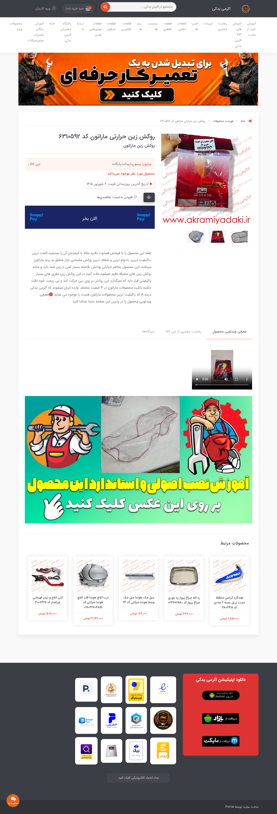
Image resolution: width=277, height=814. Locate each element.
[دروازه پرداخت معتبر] (136, 689)
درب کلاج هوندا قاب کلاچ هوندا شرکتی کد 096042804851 (93, 602)
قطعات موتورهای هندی (95, 29)
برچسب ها (152, 26)
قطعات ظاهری (167, 26)
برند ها (139, 26)
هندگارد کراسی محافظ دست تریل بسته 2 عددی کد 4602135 (229, 602)
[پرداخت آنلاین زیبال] (136, 751)
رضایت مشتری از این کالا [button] (183, 331)
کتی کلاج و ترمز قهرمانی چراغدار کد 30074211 (48, 600)
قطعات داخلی (181, 26)
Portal (229, 806)
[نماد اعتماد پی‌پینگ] (86, 689)
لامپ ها (195, 26)
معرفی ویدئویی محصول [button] (229, 331)
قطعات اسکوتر (111, 26)
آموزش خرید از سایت (251, 29)
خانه (52, 23)
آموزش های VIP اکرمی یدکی (237, 35)
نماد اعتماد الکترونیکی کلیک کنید (138, 777)
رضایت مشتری (222, 26)
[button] (78, 8)
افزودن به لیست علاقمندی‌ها (115, 197)
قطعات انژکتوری (126, 26)
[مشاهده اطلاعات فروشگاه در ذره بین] (86, 751)
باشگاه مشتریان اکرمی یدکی (65, 32)
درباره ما (80, 26)
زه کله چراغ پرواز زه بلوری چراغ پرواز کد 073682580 (184, 600)
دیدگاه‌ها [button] (148, 331)
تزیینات (208, 23)
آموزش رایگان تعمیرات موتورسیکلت (36, 32)
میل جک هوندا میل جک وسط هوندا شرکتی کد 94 (139, 600)
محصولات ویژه (16, 26)
